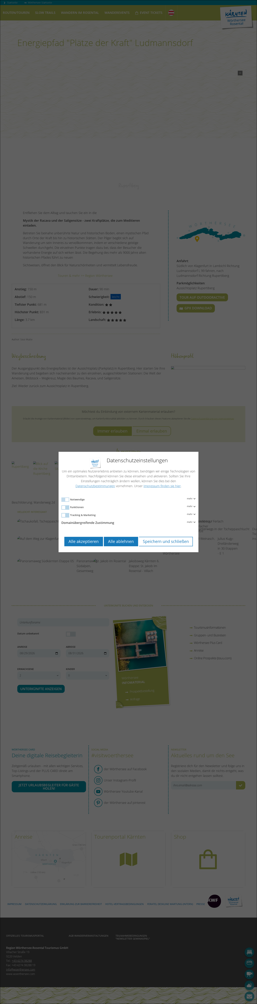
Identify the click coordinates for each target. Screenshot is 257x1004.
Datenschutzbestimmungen (95, 486)
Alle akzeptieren (84, 541)
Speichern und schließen (166, 541)
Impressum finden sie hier (162, 486)
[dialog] (128, 502)
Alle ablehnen (121, 541)
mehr (190, 498)
